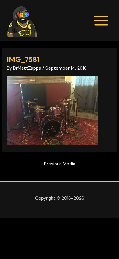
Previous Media (59, 164)
